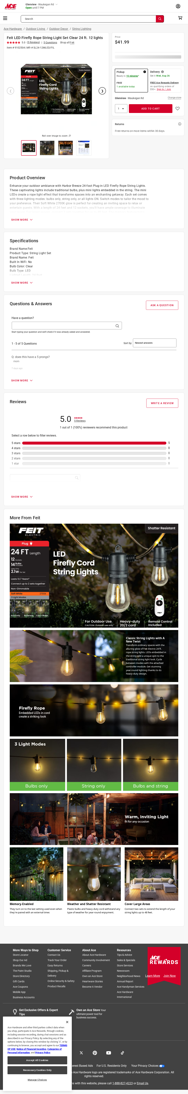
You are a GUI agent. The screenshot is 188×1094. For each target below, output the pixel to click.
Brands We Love (22, 965)
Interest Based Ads (81, 1065)
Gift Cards (18, 981)
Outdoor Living (36, 29)
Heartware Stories (92, 981)
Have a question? (23, 318)
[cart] (181, 18)
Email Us (142, 1083)
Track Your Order (57, 960)
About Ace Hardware (94, 954)
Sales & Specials (126, 960)
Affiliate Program (92, 970)
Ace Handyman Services (130, 986)
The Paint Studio (22, 970)
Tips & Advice (124, 954)
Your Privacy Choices (144, 1065)
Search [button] (29, 18)
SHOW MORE (19, 219)
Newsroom (123, 970)
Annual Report (125, 981)
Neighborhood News (128, 976)
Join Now (169, 976)
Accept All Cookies (37, 1060)
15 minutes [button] (132, 76)
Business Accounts (24, 997)
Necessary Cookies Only (37, 1070)
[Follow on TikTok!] (122, 1052)
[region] (37, 1054)
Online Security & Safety (61, 981)
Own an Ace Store (92, 976)
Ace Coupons (20, 986)
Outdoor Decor (59, 29)
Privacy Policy (42, 1052)
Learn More (152, 976)
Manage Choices (37, 1079)
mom (16, 361)
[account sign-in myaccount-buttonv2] (179, 6)
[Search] (160, 19)
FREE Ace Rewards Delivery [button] (164, 82)
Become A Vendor (92, 986)
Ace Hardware (13, 29)
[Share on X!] (81, 1052)
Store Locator (20, 954)
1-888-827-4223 (122, 1083)
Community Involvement (96, 960)
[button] (56, 91)
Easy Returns (55, 965)
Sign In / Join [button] (164, 89)
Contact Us (54, 954)
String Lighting (81, 29)
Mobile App (19, 992)
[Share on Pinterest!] (95, 1052)
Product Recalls (56, 986)
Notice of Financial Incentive (31, 1049)
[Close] (67, 1022)
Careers (86, 965)
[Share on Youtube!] (108, 1052)
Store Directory (21, 976)
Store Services (125, 965)
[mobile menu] (5, 18)
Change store (174, 97)
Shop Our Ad (20, 960)
